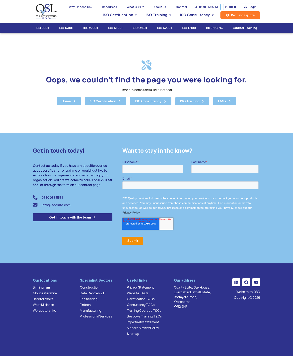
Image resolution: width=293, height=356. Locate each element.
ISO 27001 (90, 28)
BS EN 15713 (214, 28)
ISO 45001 (115, 28)
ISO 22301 (140, 28)
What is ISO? (135, 7)
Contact (181, 7)
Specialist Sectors (96, 280)
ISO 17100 (189, 28)
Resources (109, 7)
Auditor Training (245, 28)
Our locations (45, 280)
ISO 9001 (42, 28)
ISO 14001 (66, 28)
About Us (160, 7)
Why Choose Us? (80, 7)
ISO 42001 (164, 28)
